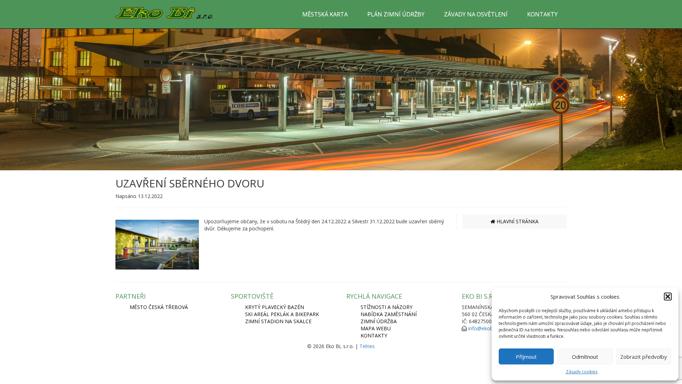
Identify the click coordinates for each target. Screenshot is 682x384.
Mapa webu (376, 328)
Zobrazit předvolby (643, 356)
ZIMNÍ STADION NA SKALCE (278, 321)
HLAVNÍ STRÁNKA (516, 221)
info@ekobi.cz (484, 328)
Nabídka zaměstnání (389, 314)
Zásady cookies (581, 372)
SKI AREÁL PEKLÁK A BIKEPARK (282, 314)
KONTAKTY (542, 14)
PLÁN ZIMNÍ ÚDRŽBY (395, 14)
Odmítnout (585, 356)
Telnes (367, 346)
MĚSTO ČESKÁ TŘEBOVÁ (159, 307)
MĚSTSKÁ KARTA (325, 14)
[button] (667, 296)
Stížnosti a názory (386, 307)
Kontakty (374, 335)
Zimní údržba (379, 321)
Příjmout (526, 356)
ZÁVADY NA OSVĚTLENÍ (476, 14)
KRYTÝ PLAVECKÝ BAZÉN (274, 307)
